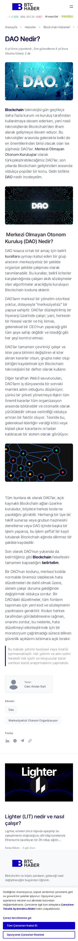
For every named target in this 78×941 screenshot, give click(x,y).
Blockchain (14, 109)
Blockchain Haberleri (56, 27)
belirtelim (50, 562)
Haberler (30, 27)
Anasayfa (11, 27)
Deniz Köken (12, 848)
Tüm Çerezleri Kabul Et (22, 925)
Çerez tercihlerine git (17, 917)
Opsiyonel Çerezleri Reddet (25, 934)
